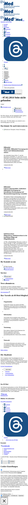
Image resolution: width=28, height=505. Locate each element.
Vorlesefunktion (9, 278)
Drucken (7, 280)
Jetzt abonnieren (5, 292)
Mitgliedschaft (4, 395)
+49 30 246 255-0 (9, 268)
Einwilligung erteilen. (6, 494)
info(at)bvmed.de (9, 269)
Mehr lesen (8, 167)
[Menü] (6, 68)
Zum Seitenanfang (9, 375)
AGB (5, 450)
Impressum (6, 452)
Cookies (6, 454)
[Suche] (4, 65)
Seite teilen (8, 369)
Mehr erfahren (4, 350)
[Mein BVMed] (4, 66)
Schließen (4, 461)
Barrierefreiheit (7, 451)
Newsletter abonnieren (6, 401)
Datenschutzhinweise (9, 448)
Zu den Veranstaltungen (6, 366)
